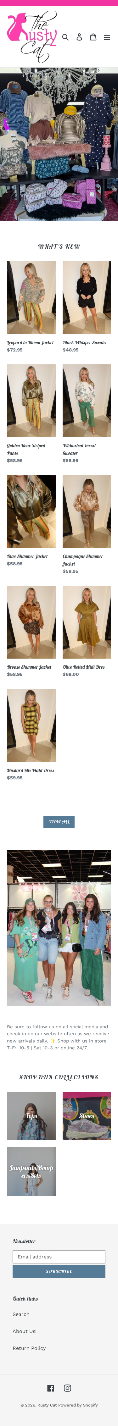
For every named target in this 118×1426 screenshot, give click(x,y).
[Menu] (107, 37)
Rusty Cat (47, 1405)
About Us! (25, 1331)
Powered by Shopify (78, 1405)
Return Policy (29, 1348)
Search (21, 1314)
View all (59, 822)
